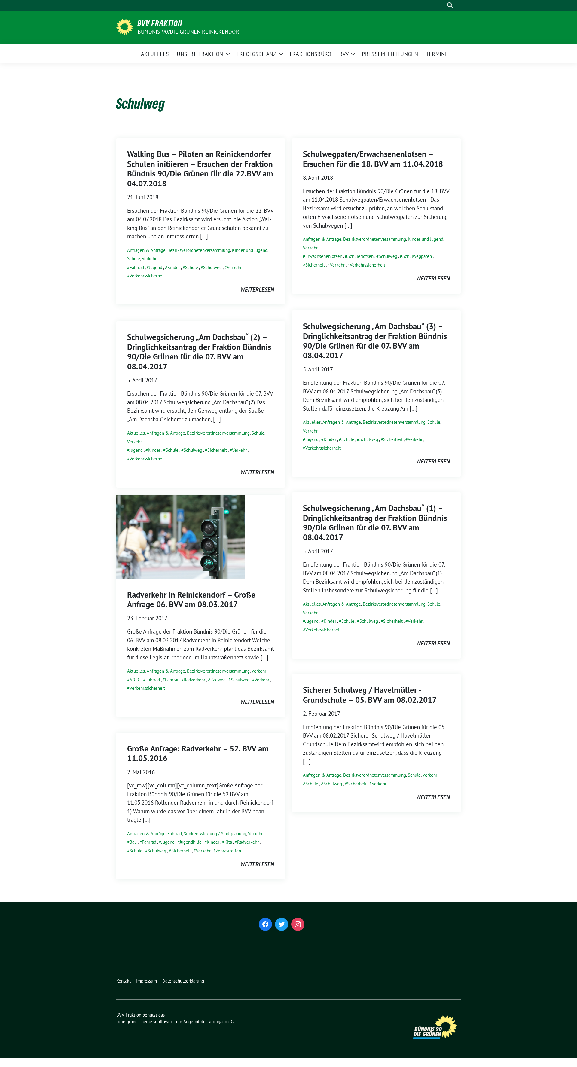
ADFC (135, 680)
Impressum (146, 981)
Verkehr (149, 258)
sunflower (162, 1021)
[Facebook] (265, 924)
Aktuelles (155, 53)
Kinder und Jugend (249, 250)
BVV (344, 53)
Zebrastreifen (228, 851)
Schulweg (212, 267)
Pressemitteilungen (390, 53)
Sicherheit (315, 265)
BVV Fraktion (160, 23)
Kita (228, 842)
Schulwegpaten (417, 256)
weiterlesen (257, 289)
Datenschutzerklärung (183, 981)
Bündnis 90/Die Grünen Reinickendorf (190, 31)
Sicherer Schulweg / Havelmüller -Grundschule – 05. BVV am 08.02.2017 (370, 695)
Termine (437, 53)
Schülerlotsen (360, 256)
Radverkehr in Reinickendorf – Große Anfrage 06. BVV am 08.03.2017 (191, 599)
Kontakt (123, 981)
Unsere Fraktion (200, 53)
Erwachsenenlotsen (323, 256)
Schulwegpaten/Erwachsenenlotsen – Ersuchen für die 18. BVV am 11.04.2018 (373, 159)
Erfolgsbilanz (256, 53)
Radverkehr (194, 680)
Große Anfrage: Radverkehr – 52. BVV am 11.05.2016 (198, 753)
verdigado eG (221, 1021)
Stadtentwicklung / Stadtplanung (215, 833)
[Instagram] (298, 924)
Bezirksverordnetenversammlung (198, 250)
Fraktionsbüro (310, 53)
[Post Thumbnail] (180, 536)
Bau (133, 842)
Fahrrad (137, 267)
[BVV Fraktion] (124, 26)
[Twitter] (281, 924)
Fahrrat (172, 680)
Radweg (218, 680)
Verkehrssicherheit (147, 276)
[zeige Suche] (450, 5)
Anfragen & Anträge (146, 250)
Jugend (155, 267)
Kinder (173, 267)
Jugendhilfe (191, 842)
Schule (133, 258)
